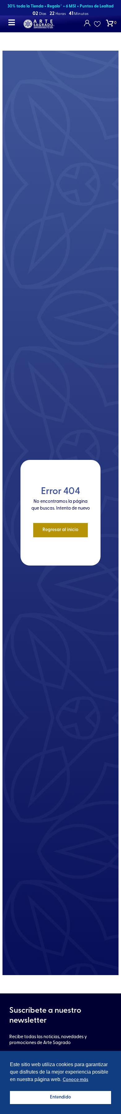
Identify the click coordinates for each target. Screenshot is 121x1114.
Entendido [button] (60, 1097)
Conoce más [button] (75, 1080)
